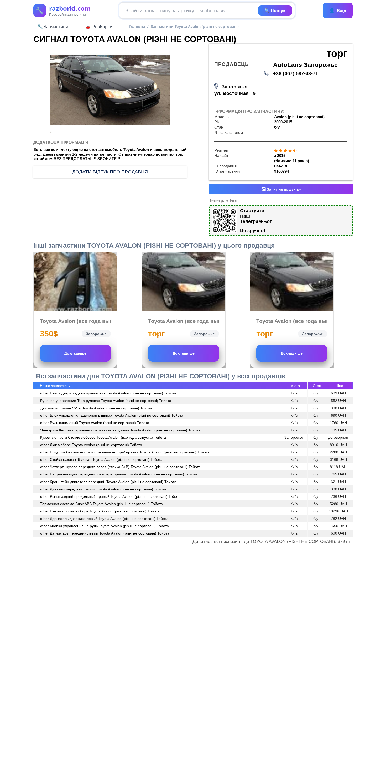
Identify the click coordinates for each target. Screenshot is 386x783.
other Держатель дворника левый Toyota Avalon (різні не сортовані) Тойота (104, 518)
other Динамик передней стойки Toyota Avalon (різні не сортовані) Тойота (103, 489)
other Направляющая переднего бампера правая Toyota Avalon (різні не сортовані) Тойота (118, 474)
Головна (137, 26)
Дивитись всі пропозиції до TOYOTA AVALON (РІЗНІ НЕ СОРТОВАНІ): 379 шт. (272, 541)
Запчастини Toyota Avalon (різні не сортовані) (195, 26)
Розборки (102, 26)
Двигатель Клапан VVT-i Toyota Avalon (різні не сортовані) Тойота (96, 408)
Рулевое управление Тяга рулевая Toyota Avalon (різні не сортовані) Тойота (105, 401)
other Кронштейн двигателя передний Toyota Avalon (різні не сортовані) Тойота (108, 482)
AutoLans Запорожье (305, 65)
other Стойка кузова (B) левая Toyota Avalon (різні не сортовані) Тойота (101, 459)
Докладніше (75, 353)
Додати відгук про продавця (110, 171)
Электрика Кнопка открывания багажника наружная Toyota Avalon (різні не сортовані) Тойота (120, 430)
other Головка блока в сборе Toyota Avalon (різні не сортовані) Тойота (100, 511)
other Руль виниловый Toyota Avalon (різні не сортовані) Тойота (94, 423)
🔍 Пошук (275, 10)
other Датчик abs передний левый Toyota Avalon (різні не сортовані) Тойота (104, 533)
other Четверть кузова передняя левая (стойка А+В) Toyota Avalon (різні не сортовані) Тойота (120, 467)
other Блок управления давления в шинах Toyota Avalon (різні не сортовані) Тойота (111, 415)
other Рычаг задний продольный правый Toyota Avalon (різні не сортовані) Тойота (110, 496)
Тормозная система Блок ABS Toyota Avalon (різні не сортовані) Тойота (101, 504)
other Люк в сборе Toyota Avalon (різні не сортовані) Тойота (91, 445)
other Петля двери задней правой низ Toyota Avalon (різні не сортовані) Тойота (108, 393)
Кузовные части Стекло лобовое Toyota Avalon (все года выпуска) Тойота (103, 437)
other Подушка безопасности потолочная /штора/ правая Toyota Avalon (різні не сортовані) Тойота (125, 452)
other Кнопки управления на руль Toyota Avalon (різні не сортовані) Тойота (104, 526)
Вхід (337, 10)
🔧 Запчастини (53, 26)
